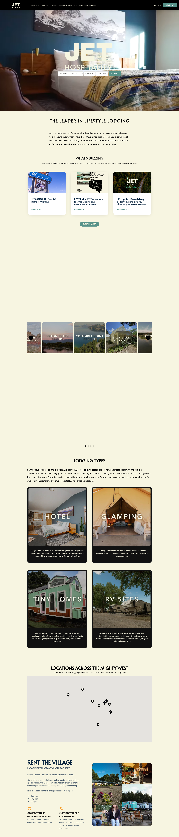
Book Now (170, 5)
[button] (98, 725)
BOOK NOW (115, 74)
